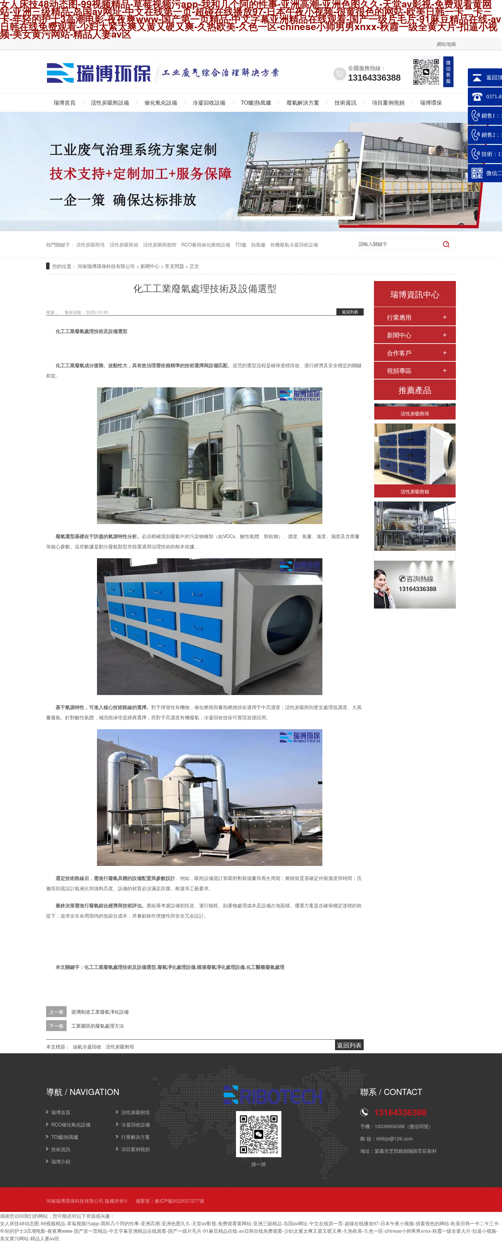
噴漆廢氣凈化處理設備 (221, 966)
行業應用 (399, 316)
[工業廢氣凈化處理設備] (415, 516)
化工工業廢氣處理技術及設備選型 (91, 331)
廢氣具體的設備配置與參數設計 (141, 877)
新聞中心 (149, 266)
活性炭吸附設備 (110, 102)
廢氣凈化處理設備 (176, 966)
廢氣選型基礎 (70, 536)
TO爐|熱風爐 (256, 102)
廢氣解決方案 (303, 102)
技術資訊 (346, 102)
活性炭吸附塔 (90, 244)
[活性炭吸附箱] (415, 444)
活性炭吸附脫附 (160, 244)
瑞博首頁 (64, 102)
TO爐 (240, 244)
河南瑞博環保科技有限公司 (106, 266)
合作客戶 (399, 352)
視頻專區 (399, 370)
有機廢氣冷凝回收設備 (294, 244)
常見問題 (174, 266)
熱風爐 (258, 244)
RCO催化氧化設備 (70, 1124)
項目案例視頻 (388, 102)
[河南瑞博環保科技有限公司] (99, 81)
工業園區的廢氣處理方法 (97, 1025)
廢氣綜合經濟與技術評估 (115, 905)
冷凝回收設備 (209, 102)
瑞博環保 (431, 102)
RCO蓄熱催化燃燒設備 (205, 244)
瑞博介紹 (60, 1161)
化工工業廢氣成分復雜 (79, 365)
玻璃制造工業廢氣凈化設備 (100, 1011)
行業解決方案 (135, 1136)
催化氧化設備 (160, 102)
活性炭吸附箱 (124, 244)
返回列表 (350, 312)
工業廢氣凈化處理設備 (415, 559)
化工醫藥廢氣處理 (265, 966)
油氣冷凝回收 (87, 1046)
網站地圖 (446, 43)
